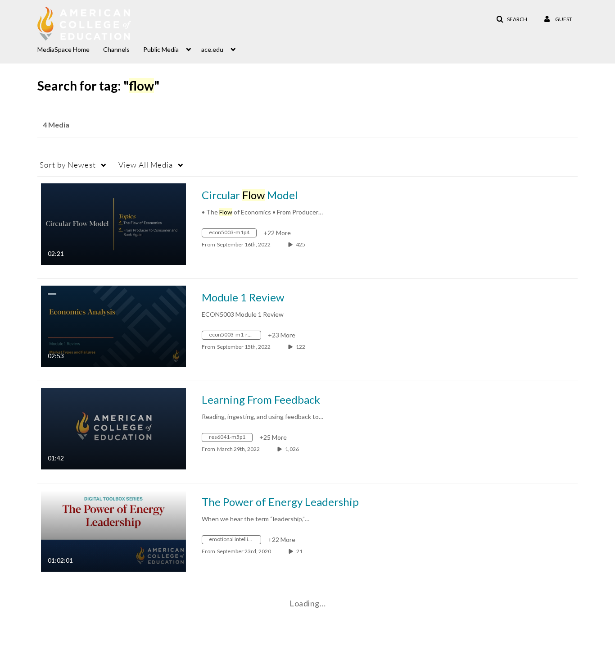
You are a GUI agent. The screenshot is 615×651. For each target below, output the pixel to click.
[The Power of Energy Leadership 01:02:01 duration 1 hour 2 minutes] (113, 530)
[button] (511, 19)
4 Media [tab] (56, 124)
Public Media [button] (161, 49)
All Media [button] (145, 164)
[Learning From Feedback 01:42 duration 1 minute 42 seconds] (113, 428)
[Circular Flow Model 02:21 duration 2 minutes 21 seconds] (113, 223)
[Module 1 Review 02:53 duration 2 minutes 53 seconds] (113, 325)
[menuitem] (70, 49)
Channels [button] (116, 49)
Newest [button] (68, 164)
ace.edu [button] (212, 49)
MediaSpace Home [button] (63, 49)
